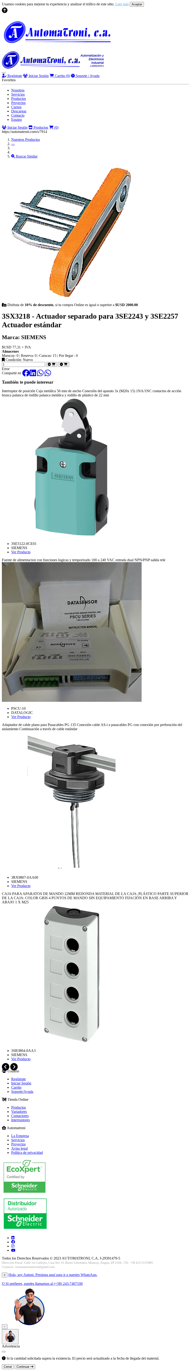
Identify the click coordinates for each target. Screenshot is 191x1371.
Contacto (17, 115)
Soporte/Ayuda (22, 1092)
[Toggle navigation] (4, 73)
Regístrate (14, 76)
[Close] (4, 1351)
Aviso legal (19, 1148)
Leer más (122, 4)
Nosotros (17, 90)
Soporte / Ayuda (87, 76)
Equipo (16, 120)
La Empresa (20, 1136)
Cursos (16, 107)
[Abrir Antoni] (10, 1336)
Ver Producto (21, 552)
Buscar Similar (26, 156)
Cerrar (8, 1366)
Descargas (18, 111)
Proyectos (18, 103)
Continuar (23, 1366)
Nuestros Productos (25, 140)
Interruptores (20, 1120)
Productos (18, 99)
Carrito (62, 76)
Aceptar (137, 4)
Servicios (18, 94)
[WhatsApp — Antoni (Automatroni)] (29, 1326)
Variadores (19, 1112)
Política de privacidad (27, 1153)
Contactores (20, 1116)
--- (13, 144)
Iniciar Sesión (38, 76)
